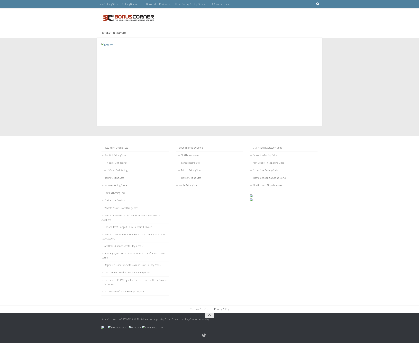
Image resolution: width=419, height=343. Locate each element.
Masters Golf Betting (117, 162)
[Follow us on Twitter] (203, 335)
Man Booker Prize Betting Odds (268, 162)
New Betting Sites (108, 4)
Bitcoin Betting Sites (191, 170)
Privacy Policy (221, 309)
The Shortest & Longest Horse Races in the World (128, 227)
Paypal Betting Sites (190, 162)
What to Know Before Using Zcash (121, 208)
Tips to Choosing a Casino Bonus (269, 177)
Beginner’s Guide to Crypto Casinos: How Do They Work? (132, 265)
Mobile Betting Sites (188, 185)
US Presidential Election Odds (267, 147)
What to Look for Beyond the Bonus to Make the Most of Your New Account (133, 236)
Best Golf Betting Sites (115, 155)
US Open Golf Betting (117, 170)
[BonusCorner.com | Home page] (127, 18)
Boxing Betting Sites (114, 177)
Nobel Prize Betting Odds (265, 170)
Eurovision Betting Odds (265, 155)
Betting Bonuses (130, 4)
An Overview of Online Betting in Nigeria (124, 291)
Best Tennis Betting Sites (116, 147)
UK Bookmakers (218, 4)
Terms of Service (199, 309)
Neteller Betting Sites (191, 177)
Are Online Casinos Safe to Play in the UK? (124, 246)
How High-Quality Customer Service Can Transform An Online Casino (133, 255)
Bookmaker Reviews (157, 4)
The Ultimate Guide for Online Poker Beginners (127, 272)
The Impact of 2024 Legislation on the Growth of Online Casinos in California (134, 282)
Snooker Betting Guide (115, 185)
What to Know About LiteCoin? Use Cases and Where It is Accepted (130, 217)
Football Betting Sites (114, 192)
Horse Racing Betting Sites (189, 4)
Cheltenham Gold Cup (115, 200)
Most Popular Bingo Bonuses (267, 185)
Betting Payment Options (191, 147)
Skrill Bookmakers (190, 155)
